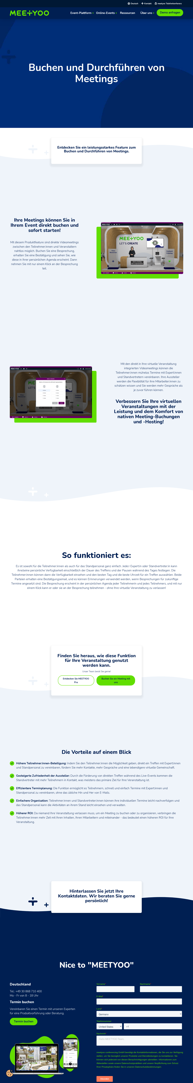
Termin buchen (23, 1021)
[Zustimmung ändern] (9, 1073)
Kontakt (148, 3)
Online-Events (105, 13)
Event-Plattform (81, 13)
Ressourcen (127, 13)
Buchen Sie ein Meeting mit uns (115, 680)
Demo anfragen (170, 13)
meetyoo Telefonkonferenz (170, 3)
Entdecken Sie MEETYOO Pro (76, 680)
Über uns (146, 13)
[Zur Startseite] (30, 13)
